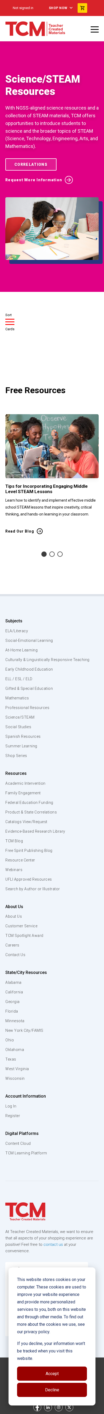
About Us (14, 906)
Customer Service (21, 926)
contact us (53, 1244)
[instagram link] (59, 1407)
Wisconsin (15, 1078)
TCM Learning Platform (26, 1153)
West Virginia (17, 1069)
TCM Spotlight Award (24, 935)
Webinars (13, 870)
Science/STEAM (20, 717)
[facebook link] (37, 1407)
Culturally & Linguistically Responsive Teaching (47, 660)
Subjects (13, 620)
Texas (10, 1059)
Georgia (12, 1002)
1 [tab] (44, 554)
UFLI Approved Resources (28, 879)
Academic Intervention (25, 783)
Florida (11, 1011)
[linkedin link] (48, 1407)
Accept (52, 1373)
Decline (52, 1389)
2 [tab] (52, 554)
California (14, 992)
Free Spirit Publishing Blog (29, 850)
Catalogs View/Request (26, 822)
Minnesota (15, 1021)
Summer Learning (21, 746)
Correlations (30, 164)
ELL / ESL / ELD (19, 679)
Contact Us (15, 955)
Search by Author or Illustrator (32, 889)
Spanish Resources (23, 736)
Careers (12, 945)
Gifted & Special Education (29, 688)
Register (12, 1116)
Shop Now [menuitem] (58, 8)
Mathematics (17, 698)
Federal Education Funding (29, 802)
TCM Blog (14, 841)
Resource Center (20, 860)
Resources (16, 773)
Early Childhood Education (29, 669)
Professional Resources (27, 708)
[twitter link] (69, 1407)
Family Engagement (23, 793)
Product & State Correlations (31, 812)
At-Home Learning (21, 650)
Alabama (13, 982)
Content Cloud (18, 1143)
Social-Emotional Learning (29, 640)
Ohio (9, 1040)
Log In (10, 1106)
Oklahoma (14, 1050)
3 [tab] (60, 554)
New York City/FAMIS (24, 1030)
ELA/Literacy (16, 631)
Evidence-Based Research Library (35, 831)
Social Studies (18, 727)
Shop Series (16, 756)
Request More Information (33, 180)
